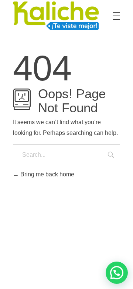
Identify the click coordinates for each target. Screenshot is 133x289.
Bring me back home (46, 174)
